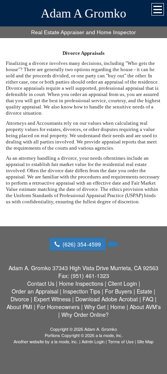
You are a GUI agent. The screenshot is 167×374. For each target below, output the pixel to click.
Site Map (145, 341)
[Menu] (157, 9)
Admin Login (93, 341)
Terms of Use (121, 341)
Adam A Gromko (83, 13)
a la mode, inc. (64, 341)
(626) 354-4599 (82, 244)
